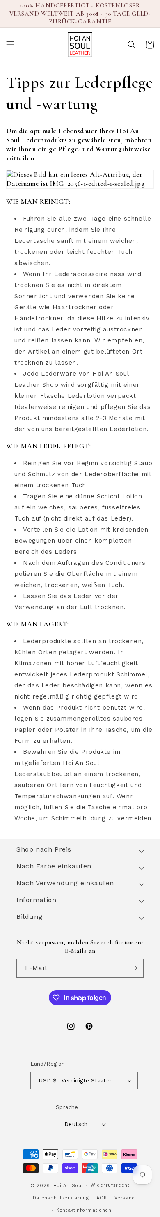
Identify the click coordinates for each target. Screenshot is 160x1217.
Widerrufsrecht (110, 1185)
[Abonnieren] (134, 968)
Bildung (29, 916)
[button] (10, 45)
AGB (101, 1198)
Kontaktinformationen (84, 1210)
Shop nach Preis (43, 849)
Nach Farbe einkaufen (53, 866)
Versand (124, 1198)
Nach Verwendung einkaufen (65, 883)
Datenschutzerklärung (61, 1198)
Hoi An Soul (68, 1185)
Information (36, 900)
